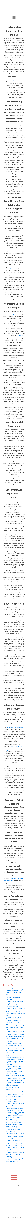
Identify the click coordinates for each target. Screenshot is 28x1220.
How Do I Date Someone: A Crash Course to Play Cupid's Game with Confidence (14, 1039)
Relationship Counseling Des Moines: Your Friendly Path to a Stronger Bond (15, 1105)
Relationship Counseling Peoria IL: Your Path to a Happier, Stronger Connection (14, 1096)
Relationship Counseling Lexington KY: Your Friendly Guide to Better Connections (14, 1062)
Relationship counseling (14, 80)
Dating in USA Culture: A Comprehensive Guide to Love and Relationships (15, 1075)
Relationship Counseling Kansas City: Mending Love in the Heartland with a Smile (15, 1149)
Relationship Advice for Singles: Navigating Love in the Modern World (14, 1022)
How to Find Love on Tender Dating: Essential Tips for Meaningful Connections (15, 997)
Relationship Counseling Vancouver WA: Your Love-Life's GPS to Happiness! (15, 1154)
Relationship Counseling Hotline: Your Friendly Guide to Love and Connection (14, 1045)
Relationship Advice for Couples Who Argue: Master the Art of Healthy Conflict (15, 1027)
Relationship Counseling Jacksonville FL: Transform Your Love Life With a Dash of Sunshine (15, 1050)
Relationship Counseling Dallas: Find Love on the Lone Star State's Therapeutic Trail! (15, 1129)
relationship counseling (9, 315)
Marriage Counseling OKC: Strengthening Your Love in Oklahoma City (13, 1087)
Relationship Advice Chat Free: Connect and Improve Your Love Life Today (15, 1013)
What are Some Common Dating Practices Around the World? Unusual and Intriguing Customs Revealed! (15, 1159)
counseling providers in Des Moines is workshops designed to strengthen (14, 748)
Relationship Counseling (9, 269)
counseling (12, 379)
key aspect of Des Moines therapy (15, 727)
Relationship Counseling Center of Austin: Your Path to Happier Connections (14, 1117)
